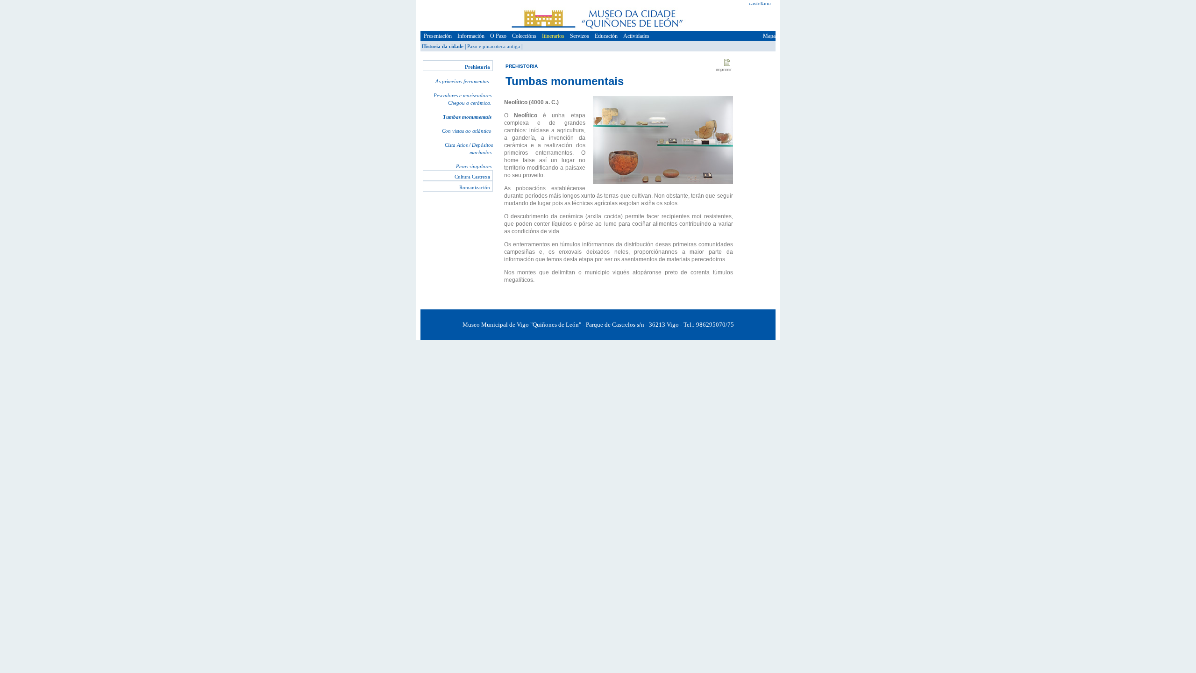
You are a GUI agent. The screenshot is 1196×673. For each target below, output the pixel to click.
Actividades (636, 36)
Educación (606, 36)
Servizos (580, 36)
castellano (760, 3)
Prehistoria (477, 67)
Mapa (769, 36)
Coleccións (524, 36)
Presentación (437, 36)
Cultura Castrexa (472, 176)
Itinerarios (553, 36)
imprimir (724, 69)
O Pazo (498, 36)
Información (471, 36)
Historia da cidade (442, 46)
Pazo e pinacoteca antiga (493, 46)
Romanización (474, 187)
